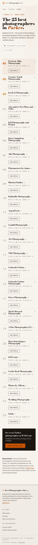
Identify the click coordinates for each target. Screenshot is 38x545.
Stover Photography (18, 297)
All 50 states (6, 513)
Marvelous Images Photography (21, 342)
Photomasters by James (20, 168)
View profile (14, 70)
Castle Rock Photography (21, 371)
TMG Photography (18, 253)
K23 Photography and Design (21, 124)
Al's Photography (17, 239)
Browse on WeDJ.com (15, 445)
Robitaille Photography (20, 197)
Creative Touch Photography (21, 78)
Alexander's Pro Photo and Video (21, 108)
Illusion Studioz (16, 182)
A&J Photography (17, 154)
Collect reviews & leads (9, 530)
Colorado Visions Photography (21, 283)
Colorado (11, 9)
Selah (11, 414)
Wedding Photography (20, 400)
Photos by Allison (17, 385)
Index (4, 9)
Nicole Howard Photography (21, 312)
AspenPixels (15, 211)
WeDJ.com (30, 468)
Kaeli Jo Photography (19, 93)
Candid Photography (19, 225)
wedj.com (22, 542)
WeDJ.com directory (8, 519)
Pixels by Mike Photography (21, 62)
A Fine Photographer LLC (21, 327)
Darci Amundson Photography (21, 139)
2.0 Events (14, 357)
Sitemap (5, 516)
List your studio (7, 527)
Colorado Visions (17, 267)
